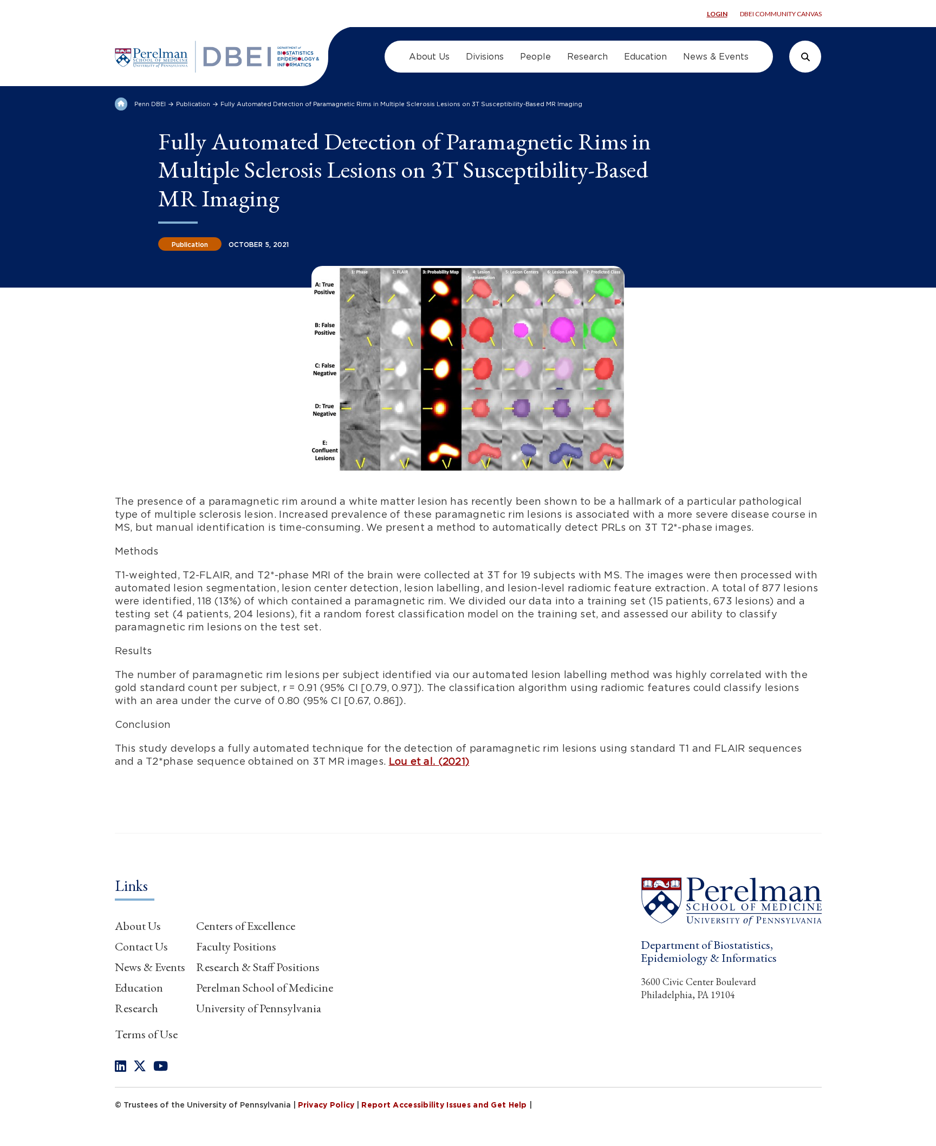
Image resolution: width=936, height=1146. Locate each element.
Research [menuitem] (587, 56)
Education (139, 987)
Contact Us (141, 946)
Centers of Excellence (245, 926)
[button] (731, 901)
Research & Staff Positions (258, 967)
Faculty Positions (236, 946)
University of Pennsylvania (258, 1008)
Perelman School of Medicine (264, 987)
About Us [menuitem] (429, 56)
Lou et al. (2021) (429, 761)
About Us (138, 926)
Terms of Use (146, 1034)
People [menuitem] (535, 56)
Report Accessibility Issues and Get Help (443, 1105)
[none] (120, 1066)
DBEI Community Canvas (781, 14)
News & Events (150, 967)
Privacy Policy (326, 1105)
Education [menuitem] (645, 56)
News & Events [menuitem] (716, 56)
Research (136, 1008)
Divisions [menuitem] (485, 56)
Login (717, 14)
